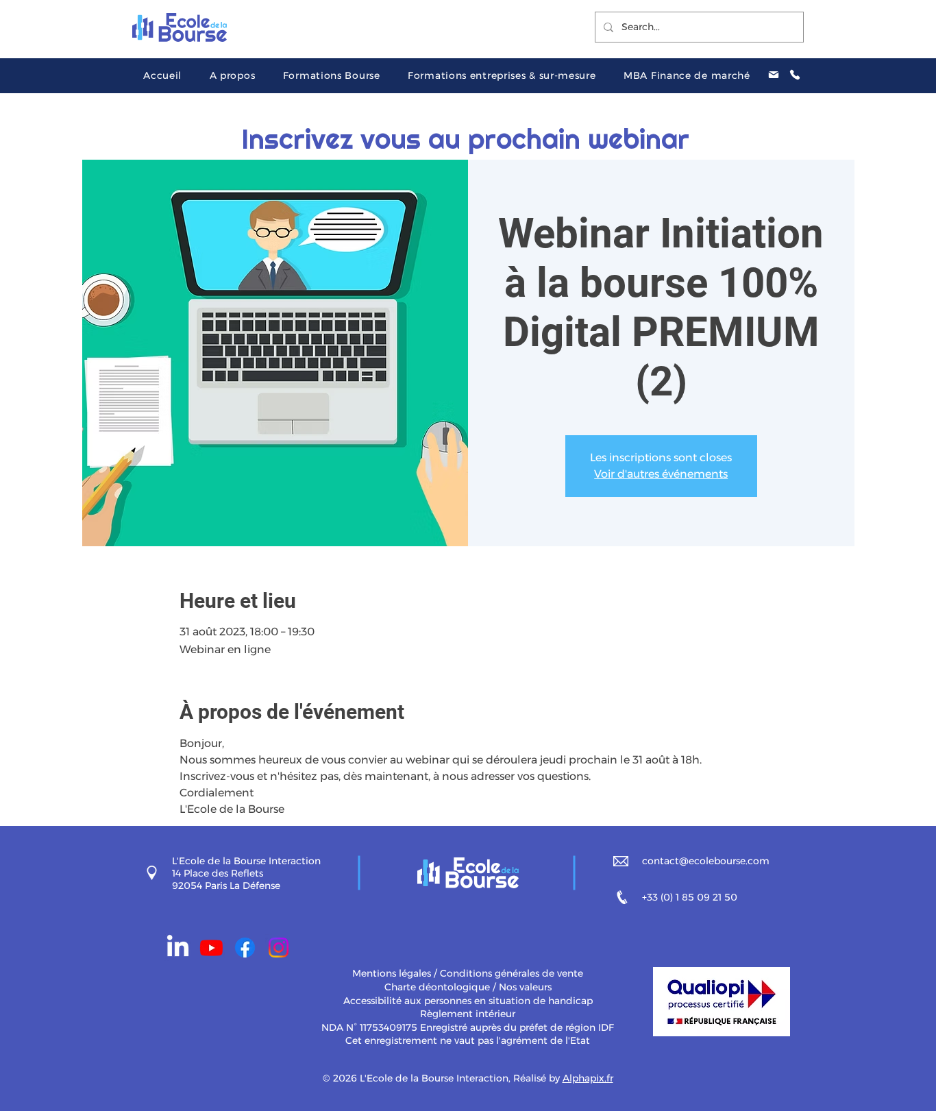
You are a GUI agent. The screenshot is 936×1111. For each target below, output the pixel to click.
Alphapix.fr (588, 1078)
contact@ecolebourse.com (705, 861)
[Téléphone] (795, 75)
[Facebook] (245, 947)
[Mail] (774, 75)
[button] (232, 75)
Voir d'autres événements (661, 473)
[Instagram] (278, 947)
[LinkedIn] (177, 947)
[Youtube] (211, 947)
